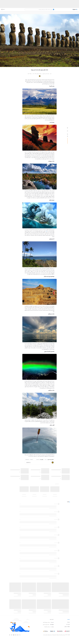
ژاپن (46, 231)
